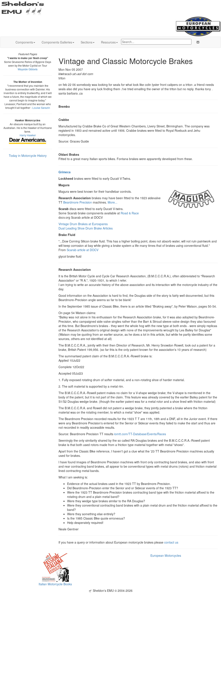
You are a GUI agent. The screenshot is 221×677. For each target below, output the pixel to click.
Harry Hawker (28, 135)
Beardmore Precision (77, 202)
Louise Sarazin (41, 107)
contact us (171, 542)
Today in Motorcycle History (28, 155)
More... (112, 202)
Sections (86, 42)
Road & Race (130, 213)
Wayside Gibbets (28, 69)
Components (24, 42)
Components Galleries (57, 42)
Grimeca (64, 172)
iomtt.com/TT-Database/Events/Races (140, 434)
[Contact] (197, 42)
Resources (108, 42)
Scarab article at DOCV (82, 250)
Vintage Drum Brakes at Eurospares (83, 224)
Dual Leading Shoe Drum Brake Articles (85, 228)
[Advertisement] (110, 623)
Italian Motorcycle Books (55, 584)
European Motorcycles (165, 555)
